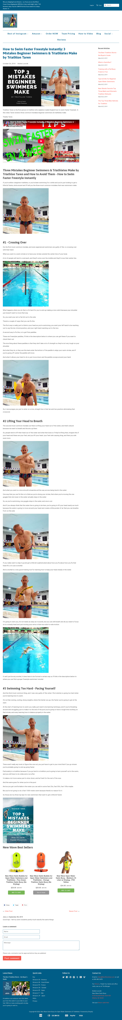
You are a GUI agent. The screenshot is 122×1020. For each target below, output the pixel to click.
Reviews (61, 40)
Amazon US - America (40, 980)
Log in (92, 5)
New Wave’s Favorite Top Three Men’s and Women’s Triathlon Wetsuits (107, 91)
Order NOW (52, 33)
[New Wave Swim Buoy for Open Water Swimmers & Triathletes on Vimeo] (84, 977)
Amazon (36, 33)
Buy (34, 977)
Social (108, 33)
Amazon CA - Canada (39, 987)
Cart (100, 5)
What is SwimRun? (104, 62)
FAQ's (34, 998)
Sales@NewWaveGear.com (106, 977)
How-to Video (86, 33)
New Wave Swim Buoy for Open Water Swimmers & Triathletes (60, 1012)
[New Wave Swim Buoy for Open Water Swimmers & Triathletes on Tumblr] (77, 977)
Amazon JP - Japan (39, 996)
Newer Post (73, 911)
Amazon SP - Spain (39, 990)
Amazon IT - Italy (38, 993)
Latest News (7, 973)
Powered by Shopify (86, 1012)
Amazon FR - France (39, 985)
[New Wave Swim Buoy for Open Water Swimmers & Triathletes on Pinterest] (70, 977)
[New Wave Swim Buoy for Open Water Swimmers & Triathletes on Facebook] (67, 977)
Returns (97, 984)
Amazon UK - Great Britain (41, 982)
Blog (98, 33)
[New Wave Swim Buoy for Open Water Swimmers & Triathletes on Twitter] (63, 977)
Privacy (35, 1001)
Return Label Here (103, 1002)
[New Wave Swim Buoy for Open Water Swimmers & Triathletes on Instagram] (74, 977)
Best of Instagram (17, 33)
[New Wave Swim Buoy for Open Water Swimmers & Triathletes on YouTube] (81, 977)
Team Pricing (68, 33)
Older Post (8, 911)
